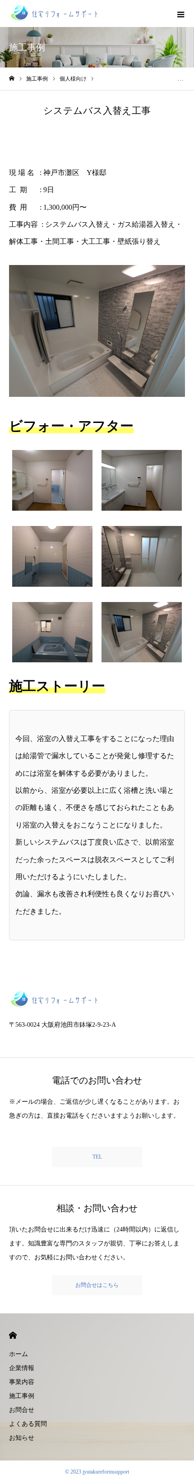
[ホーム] (11, 78)
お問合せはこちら (97, 1285)
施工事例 (21, 1396)
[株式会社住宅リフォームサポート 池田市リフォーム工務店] (54, 13)
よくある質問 (28, 1423)
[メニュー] (180, 13)
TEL (97, 1157)
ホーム (18, 1354)
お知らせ (21, 1437)
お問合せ (21, 1410)
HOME (13, 1335)
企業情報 (21, 1368)
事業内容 (21, 1382)
